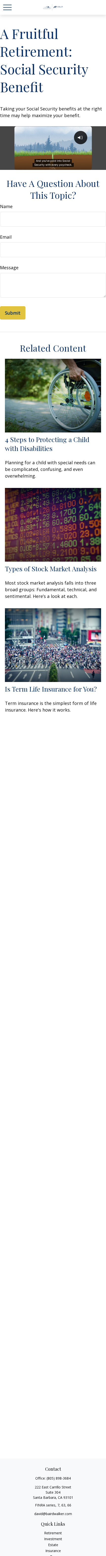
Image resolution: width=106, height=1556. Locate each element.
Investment (53, 1539)
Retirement (53, 1533)
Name (6, 206)
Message (9, 267)
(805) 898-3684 (59, 1478)
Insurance (53, 1550)
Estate (53, 1544)
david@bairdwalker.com (53, 1513)
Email (6, 237)
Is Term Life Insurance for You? (51, 688)
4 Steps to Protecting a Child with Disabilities (47, 444)
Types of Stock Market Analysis (51, 568)
